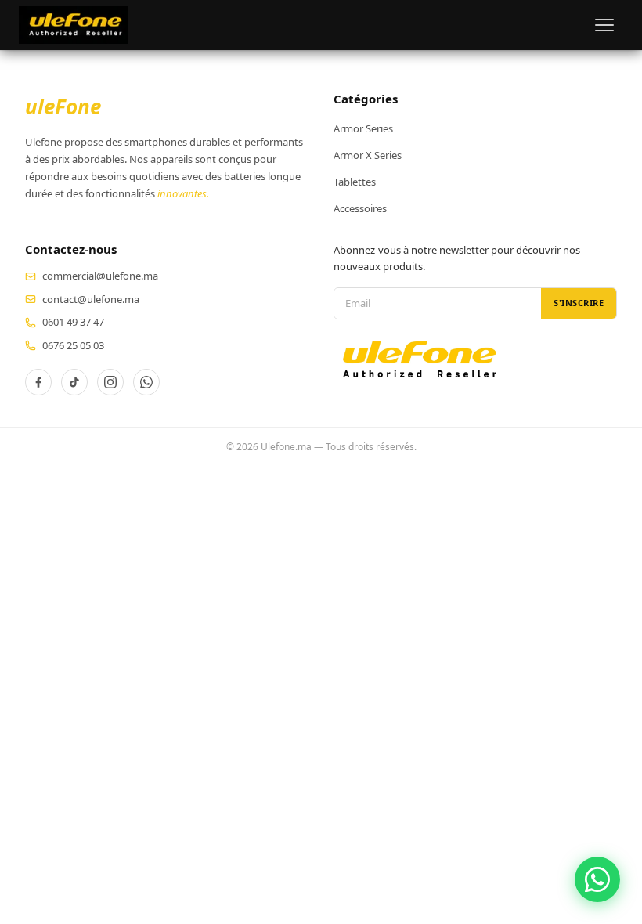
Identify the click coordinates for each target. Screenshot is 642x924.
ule (63, 106)
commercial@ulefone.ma (100, 276)
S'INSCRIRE (579, 303)
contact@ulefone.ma (90, 299)
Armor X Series (368, 155)
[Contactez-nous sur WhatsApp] (597, 879)
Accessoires (360, 208)
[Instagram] (110, 382)
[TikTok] (74, 382)
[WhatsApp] (146, 382)
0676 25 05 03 (73, 345)
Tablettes (355, 182)
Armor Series (363, 128)
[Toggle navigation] (604, 25)
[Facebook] (38, 382)
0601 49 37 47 (73, 322)
